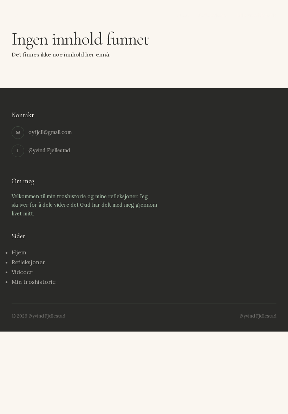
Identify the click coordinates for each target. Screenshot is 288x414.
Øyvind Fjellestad (39, 14)
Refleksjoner (213, 15)
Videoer (22, 271)
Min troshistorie (256, 15)
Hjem (183, 15)
